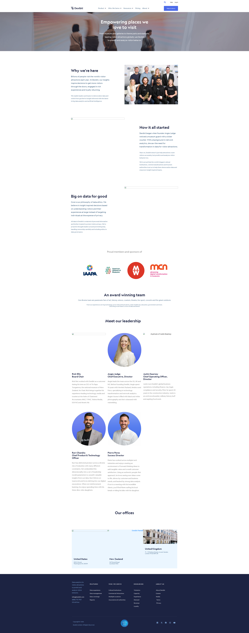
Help (171, 2)
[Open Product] (105, 8)
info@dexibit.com (78, 597)
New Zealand (116, 559)
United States (80, 559)
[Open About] (148, 8)
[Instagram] (170, 623)
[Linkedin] (157, 623)
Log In (176, 2)
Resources (138, 584)
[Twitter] (161, 623)
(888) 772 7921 (77, 599)
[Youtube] (174, 623)
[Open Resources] (132, 8)
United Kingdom (153, 549)
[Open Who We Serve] (121, 8)
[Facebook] (166, 623)
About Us (160, 584)
